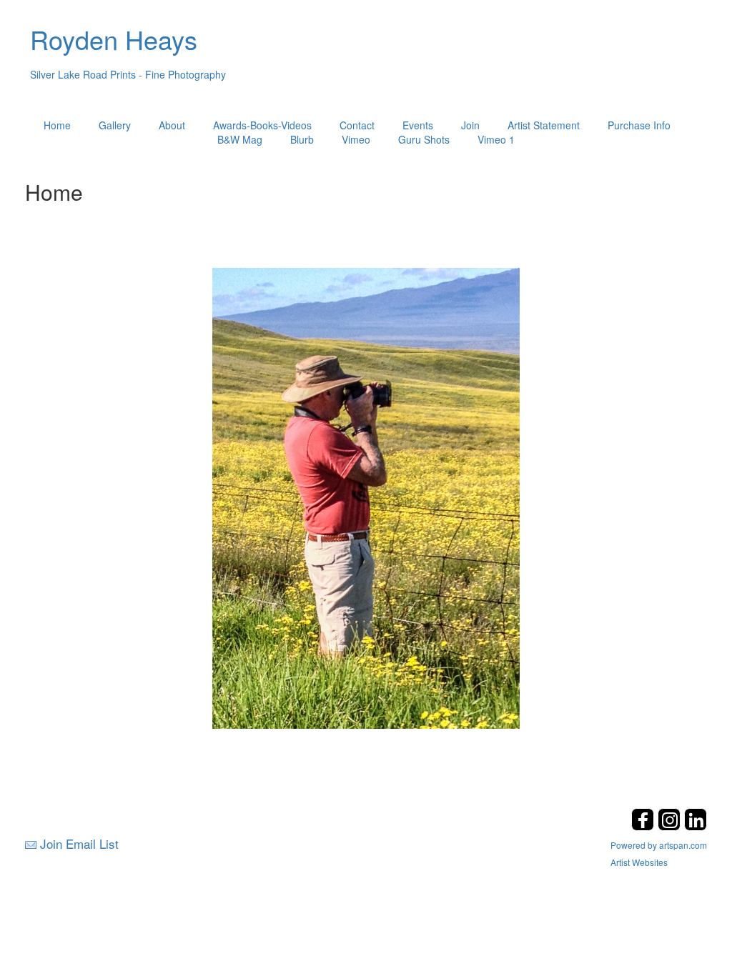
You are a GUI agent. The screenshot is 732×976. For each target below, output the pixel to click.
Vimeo (356, 139)
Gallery (115, 125)
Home (57, 125)
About (172, 125)
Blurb (302, 139)
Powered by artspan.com (658, 845)
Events (417, 125)
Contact (357, 125)
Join (470, 125)
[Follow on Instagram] (671, 826)
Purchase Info (639, 125)
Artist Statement (544, 125)
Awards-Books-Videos (262, 125)
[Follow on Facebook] (644, 826)
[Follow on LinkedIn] (695, 826)
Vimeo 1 (496, 139)
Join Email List (79, 843)
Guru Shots (424, 139)
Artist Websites (639, 862)
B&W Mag (239, 139)
